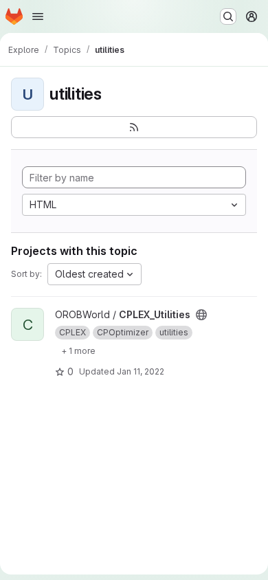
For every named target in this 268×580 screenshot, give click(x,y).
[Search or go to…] (228, 16)
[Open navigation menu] (38, 16)
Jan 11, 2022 (140, 371)
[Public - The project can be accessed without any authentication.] (201, 314)
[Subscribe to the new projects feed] (134, 127)
